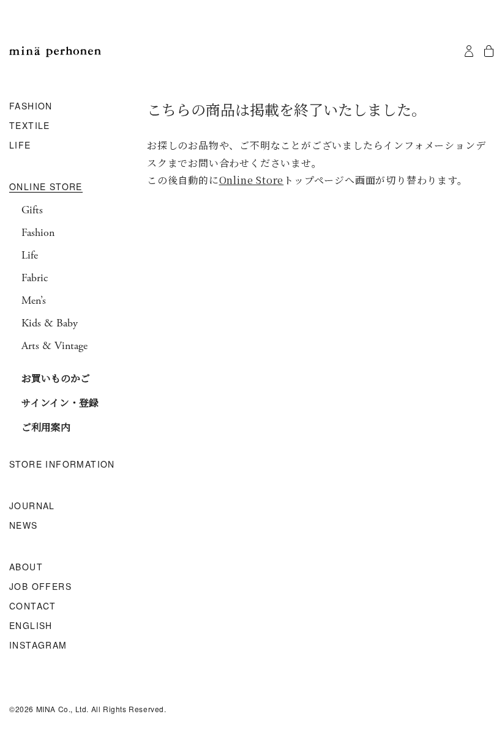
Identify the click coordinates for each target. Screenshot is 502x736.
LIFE (20, 145)
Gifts (32, 210)
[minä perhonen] (55, 51)
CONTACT (32, 606)
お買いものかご (55, 378)
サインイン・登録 (60, 403)
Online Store (251, 180)
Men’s (33, 300)
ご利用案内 (45, 427)
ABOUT (26, 567)
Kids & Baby (49, 323)
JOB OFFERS (40, 586)
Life (29, 255)
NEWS (23, 525)
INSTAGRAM (38, 645)
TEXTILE (29, 125)
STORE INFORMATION (62, 464)
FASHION (31, 106)
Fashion (37, 233)
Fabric (34, 278)
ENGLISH (31, 625)
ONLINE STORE (46, 187)
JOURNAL (32, 506)
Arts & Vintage (54, 346)
